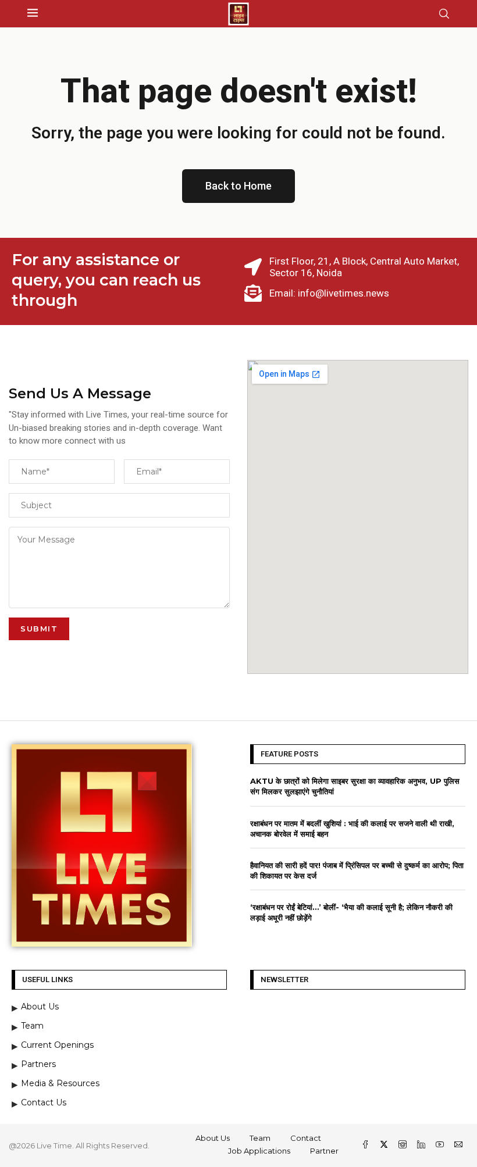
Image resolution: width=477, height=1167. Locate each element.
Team (260, 1138)
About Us (212, 1138)
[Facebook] (366, 1145)
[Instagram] (403, 1145)
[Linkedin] (422, 1145)
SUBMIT (39, 628)
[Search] (444, 13)
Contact (305, 1138)
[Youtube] (441, 1145)
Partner (324, 1150)
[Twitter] (385, 1145)
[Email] (458, 1145)
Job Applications (259, 1150)
